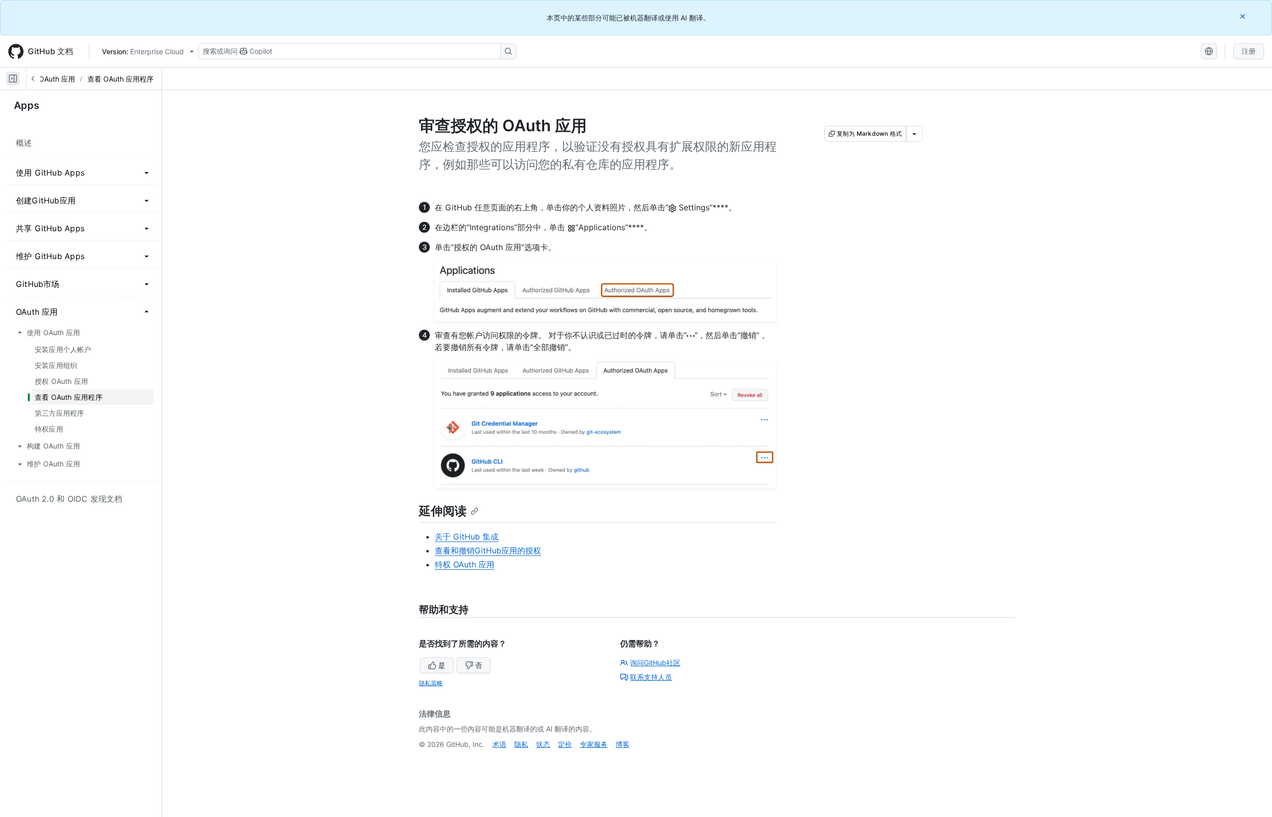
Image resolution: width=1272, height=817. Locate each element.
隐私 (521, 744)
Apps (26, 105)
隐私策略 (431, 683)
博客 (623, 744)
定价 (565, 744)
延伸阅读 (443, 511)
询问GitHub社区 (655, 662)
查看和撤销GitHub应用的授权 (488, 550)
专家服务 (594, 744)
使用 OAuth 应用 (49, 79)
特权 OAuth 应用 (464, 564)
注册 (1249, 51)
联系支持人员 (651, 677)
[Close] (1244, 16)
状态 (543, 744)
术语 (499, 744)
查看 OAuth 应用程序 (120, 79)
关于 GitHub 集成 (466, 537)
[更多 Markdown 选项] (914, 134)
